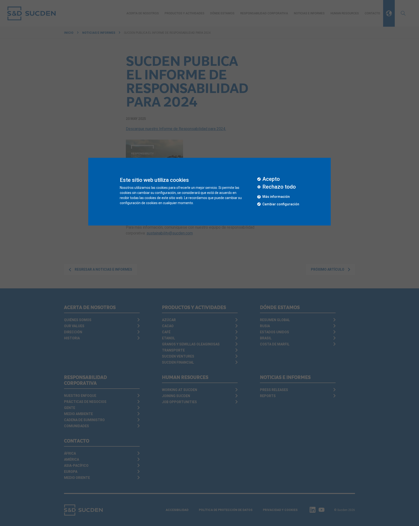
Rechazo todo (279, 187)
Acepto (271, 179)
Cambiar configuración (280, 204)
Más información (276, 197)
